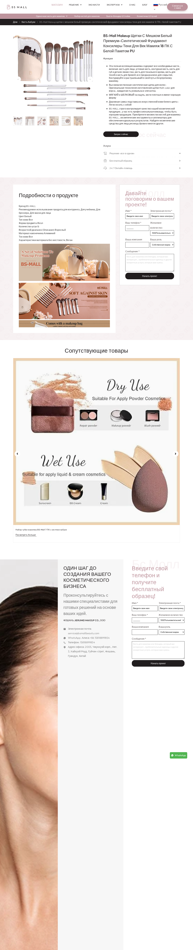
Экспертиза (113, 5)
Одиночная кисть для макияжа (50, 16)
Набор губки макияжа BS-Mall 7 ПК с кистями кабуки (41, 529)
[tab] (48, 195)
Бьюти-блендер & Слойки (118, 16)
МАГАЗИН (57, 4)
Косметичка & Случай (147, 16)
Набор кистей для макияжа (87, 16)
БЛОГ (145, 5)
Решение (74, 5)
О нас (132, 5)
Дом (15, 22)
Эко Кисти (94, 5)
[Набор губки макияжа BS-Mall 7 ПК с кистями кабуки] (96, 441)
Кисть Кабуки (28, 22)
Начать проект (149, 276)
